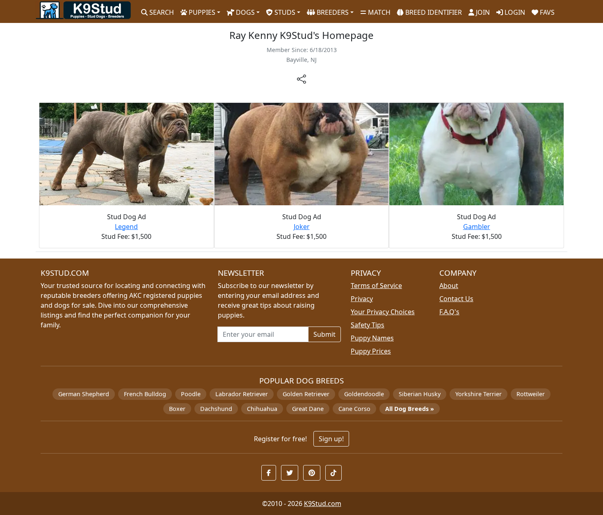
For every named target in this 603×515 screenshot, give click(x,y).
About (448, 285)
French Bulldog (145, 394)
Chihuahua (262, 409)
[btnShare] (301, 78)
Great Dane (308, 409)
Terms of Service (376, 285)
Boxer (177, 409)
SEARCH (161, 12)
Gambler (476, 226)
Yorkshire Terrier (478, 394)
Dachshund (216, 409)
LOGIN (514, 12)
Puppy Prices (371, 351)
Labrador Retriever (241, 394)
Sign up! (331, 438)
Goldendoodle (364, 394)
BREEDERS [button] (332, 12)
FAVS (546, 12)
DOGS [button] (244, 12)
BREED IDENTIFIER (433, 12)
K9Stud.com (322, 503)
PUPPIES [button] (201, 12)
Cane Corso (354, 409)
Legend (126, 226)
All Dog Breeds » (409, 409)
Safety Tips (367, 324)
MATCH (378, 12)
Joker (302, 226)
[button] (268, 473)
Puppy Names (372, 338)
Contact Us (456, 298)
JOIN (482, 12)
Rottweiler (530, 394)
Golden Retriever (306, 394)
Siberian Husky (420, 394)
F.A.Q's (449, 311)
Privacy (362, 298)
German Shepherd (83, 394)
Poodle (191, 394)
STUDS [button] (284, 12)
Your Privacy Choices (383, 311)
